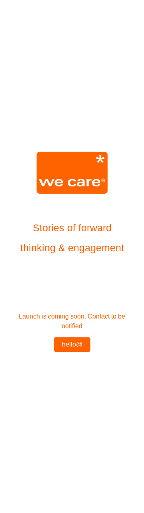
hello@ (72, 344)
